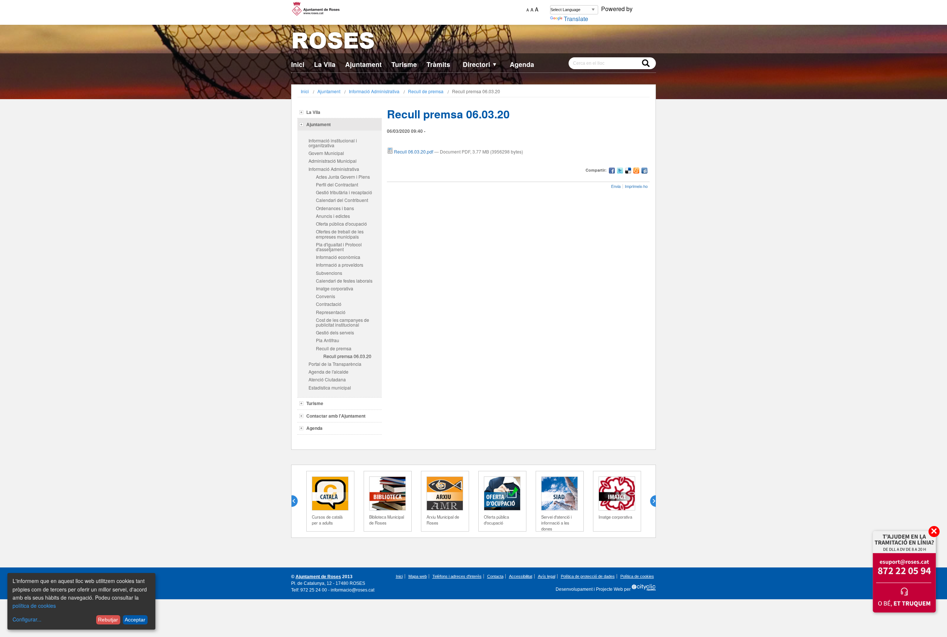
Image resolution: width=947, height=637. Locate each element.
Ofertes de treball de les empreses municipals (340, 233)
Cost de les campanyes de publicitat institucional (342, 322)
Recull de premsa (426, 91)
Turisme (404, 64)
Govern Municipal (326, 153)
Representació (331, 312)
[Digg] (644, 171)
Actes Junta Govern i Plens (343, 176)
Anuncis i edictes (333, 216)
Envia (616, 186)
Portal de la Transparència (335, 364)
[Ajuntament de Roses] (473, 42)
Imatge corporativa (334, 288)
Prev (297, 501)
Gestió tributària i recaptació (344, 192)
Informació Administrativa (374, 91)
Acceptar (135, 620)
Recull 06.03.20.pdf (413, 151)
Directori (480, 64)
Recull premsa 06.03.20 (347, 356)
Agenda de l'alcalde (328, 371)
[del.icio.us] (628, 171)
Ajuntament (363, 64)
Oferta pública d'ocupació (341, 223)
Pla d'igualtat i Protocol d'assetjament (339, 246)
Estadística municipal (330, 387)
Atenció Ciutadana (327, 379)
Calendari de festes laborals (344, 280)
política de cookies (34, 605)
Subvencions (329, 273)
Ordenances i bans (335, 208)
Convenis (325, 296)
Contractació (328, 304)
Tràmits (438, 64)
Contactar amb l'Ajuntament (335, 415)
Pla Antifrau (327, 340)
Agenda (522, 64)
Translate (576, 18)
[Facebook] (612, 171)
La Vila (325, 64)
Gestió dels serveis (335, 332)
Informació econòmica (338, 257)
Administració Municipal (333, 161)
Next (650, 501)
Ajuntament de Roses (318, 576)
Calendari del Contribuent (342, 200)
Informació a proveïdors (339, 265)
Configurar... (27, 619)
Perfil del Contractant (337, 184)
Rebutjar (108, 620)
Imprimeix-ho (636, 186)
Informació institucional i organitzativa (333, 142)
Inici (297, 64)
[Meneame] (636, 171)
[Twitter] (620, 171)
